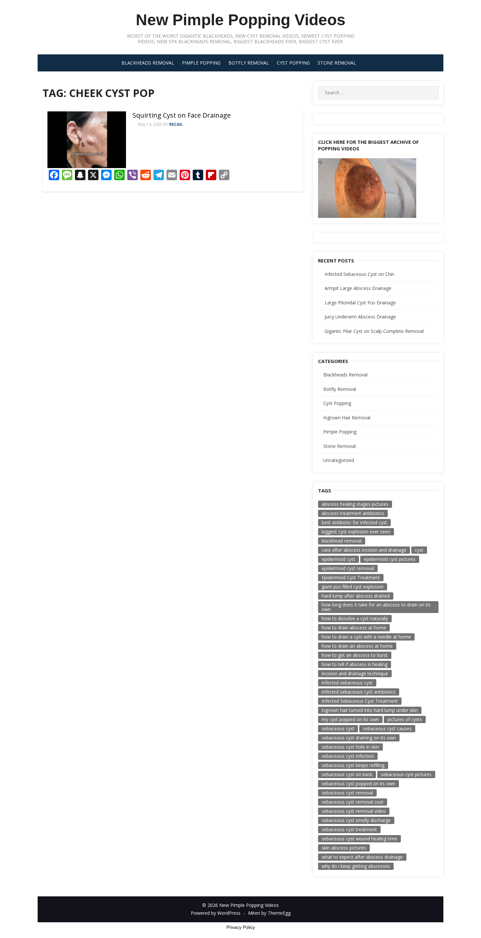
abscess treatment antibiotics (353, 513)
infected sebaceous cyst (347, 683)
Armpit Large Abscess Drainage (358, 288)
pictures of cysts (404, 719)
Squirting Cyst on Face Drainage (182, 115)
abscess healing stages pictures (355, 504)
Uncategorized (338, 460)
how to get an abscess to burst (355, 655)
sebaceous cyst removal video (354, 811)
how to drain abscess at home (354, 627)
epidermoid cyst (338, 559)
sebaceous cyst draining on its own (359, 738)
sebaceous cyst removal (347, 793)
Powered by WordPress (215, 913)
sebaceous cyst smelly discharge (356, 820)
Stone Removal (337, 63)
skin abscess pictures (344, 848)
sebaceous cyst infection (348, 756)
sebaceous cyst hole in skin (350, 747)
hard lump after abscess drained (356, 596)
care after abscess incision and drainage (364, 550)
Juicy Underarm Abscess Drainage (360, 317)
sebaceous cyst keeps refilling (353, 765)
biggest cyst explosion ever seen (356, 531)
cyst (419, 550)
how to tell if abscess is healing (354, 664)
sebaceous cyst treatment (349, 829)
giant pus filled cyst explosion (352, 587)
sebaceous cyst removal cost (352, 802)
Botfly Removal (248, 63)
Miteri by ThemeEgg (269, 913)
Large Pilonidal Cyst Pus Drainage (360, 302)
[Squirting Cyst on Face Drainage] (86, 139)
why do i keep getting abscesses (356, 866)
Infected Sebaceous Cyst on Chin (359, 274)
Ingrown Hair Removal (346, 417)
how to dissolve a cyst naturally (355, 618)
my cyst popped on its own (350, 719)
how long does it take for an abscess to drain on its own (376, 607)
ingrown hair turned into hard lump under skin (370, 710)
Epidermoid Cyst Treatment (351, 577)
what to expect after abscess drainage (362, 857)
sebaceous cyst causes (387, 728)
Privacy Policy (240, 927)
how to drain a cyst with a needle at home (366, 637)
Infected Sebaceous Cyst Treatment (360, 701)
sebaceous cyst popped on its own (358, 783)
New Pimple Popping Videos (241, 20)
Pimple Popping (201, 63)
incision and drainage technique (355, 673)
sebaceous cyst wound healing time (359, 838)
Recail (176, 124)
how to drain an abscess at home (357, 646)
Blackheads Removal (147, 63)
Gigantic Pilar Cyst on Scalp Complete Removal (374, 331)
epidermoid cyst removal (348, 568)
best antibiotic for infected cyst (354, 522)
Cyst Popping (293, 63)
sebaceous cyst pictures (406, 774)
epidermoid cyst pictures (390, 559)
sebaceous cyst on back (347, 774)
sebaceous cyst (338, 728)
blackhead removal (342, 541)
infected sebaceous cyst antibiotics (359, 692)
